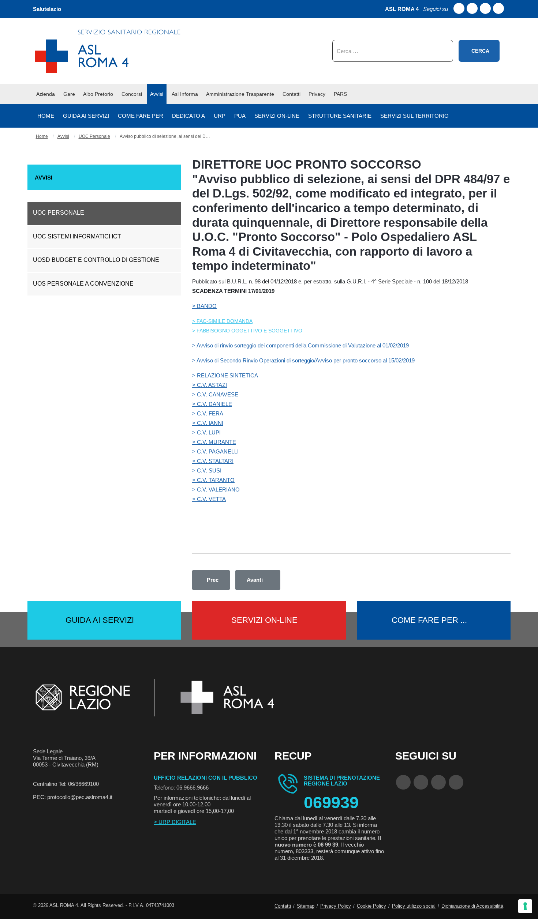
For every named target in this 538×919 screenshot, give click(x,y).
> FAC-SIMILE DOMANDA (222, 321)
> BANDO (204, 306)
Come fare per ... (429, 620)
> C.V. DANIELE (212, 404)
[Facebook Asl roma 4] (458, 8)
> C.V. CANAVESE (215, 394)
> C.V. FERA (207, 413)
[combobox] (392, 51)
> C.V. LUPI (206, 432)
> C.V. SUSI (206, 470)
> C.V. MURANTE (214, 442)
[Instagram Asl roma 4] (498, 8)
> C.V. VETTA (209, 499)
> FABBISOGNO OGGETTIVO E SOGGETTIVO (247, 331)
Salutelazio (47, 9)
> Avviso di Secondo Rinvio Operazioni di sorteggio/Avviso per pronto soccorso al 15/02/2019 (303, 360)
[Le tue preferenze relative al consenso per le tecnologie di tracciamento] (525, 906)
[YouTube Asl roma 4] (421, 782)
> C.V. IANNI (207, 423)
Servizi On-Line (264, 620)
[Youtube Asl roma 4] (472, 8)
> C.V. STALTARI (212, 461)
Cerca (480, 51)
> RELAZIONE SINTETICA (225, 375)
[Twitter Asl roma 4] (485, 8)
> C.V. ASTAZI (209, 385)
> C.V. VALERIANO (216, 489)
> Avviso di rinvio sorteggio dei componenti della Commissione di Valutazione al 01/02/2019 (300, 345)
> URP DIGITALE (175, 822)
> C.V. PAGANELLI (215, 451)
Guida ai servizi (100, 620)
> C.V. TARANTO (213, 480)
